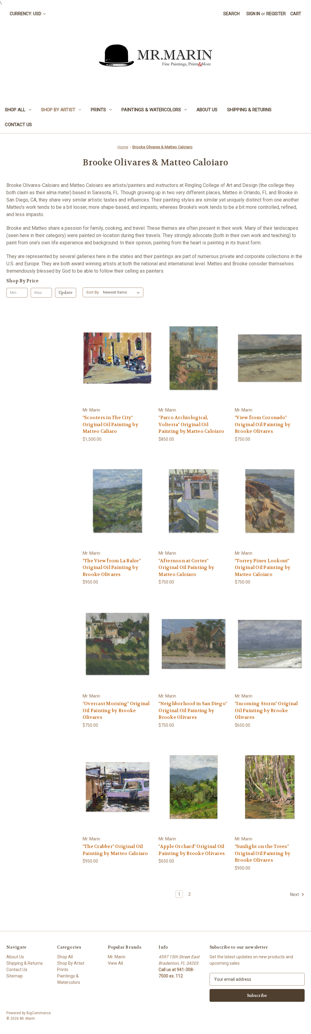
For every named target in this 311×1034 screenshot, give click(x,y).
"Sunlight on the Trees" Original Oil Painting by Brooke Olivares (262, 853)
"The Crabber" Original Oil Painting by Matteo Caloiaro (115, 849)
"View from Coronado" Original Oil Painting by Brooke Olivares (262, 424)
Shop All (15, 109)
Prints (98, 109)
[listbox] (122, 292)
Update (66, 292)
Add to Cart (117, 368)
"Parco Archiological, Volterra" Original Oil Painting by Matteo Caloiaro (191, 424)
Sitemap (14, 976)
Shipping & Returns (249, 109)
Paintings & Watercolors (151, 109)
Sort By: (93, 292)
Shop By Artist (58, 109)
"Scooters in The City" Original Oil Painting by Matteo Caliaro (110, 424)
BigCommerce (38, 1013)
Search (231, 13)
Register (276, 13)
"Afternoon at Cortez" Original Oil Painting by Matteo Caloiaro (186, 567)
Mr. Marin (116, 956)
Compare (115, 358)
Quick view (116, 347)
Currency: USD (26, 13)
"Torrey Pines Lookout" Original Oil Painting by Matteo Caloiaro (262, 567)
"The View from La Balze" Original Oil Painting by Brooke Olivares (112, 567)
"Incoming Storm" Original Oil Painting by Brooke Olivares (266, 710)
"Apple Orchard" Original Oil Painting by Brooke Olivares (192, 849)
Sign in (253, 13)
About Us (207, 109)
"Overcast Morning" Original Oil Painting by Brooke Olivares (116, 710)
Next (295, 894)
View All (115, 963)
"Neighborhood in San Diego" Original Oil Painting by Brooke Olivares (193, 710)
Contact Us (18, 124)
